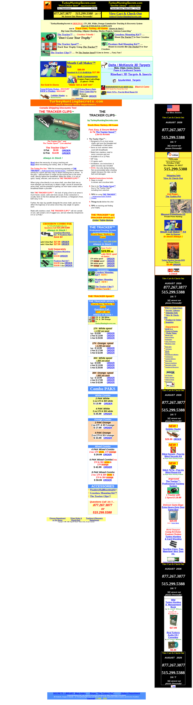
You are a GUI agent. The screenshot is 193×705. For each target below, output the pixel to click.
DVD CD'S (168, 347)
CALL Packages (170, 341)
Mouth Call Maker (170, 232)
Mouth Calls (169, 335)
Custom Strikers (170, 359)
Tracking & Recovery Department (94, 519)
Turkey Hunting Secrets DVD (173, 260)
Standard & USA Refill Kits (79, 72)
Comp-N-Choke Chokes (50, 89)
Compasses (169, 356)
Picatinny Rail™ (66, 235)
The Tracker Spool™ (106, 132)
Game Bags (79, 98)
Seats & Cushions (171, 363)
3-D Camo (169, 349)
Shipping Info (174, 175)
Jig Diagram (175, 234)
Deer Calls (168, 361)
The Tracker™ (64, 34)
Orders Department (130, 693)
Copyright (91, 698)
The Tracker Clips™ (61, 52)
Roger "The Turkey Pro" (102, 693)
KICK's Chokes (48, 91)
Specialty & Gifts (170, 365)
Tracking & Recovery (172, 367)
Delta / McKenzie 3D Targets (129, 65)
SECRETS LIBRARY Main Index (69, 693)
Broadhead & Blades (171, 354)
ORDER (65, 242)
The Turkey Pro (173, 196)
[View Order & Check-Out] (76, 519)
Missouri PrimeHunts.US (173, 214)
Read (33, 163)
